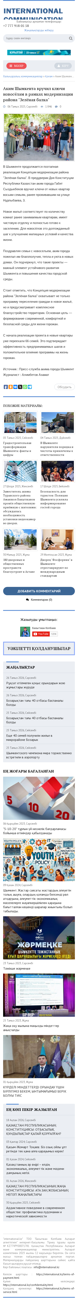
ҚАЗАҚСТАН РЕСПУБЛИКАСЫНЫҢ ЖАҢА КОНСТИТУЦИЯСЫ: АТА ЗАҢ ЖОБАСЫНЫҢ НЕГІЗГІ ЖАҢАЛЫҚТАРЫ (37, 1190)
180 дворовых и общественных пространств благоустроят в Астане (19, 566)
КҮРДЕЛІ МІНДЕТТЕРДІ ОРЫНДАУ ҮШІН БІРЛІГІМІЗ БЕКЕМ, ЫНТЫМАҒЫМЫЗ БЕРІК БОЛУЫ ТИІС (34, 1091)
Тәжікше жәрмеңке (16, 968)
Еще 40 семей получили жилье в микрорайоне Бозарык (29, 737)
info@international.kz (46, 1267)
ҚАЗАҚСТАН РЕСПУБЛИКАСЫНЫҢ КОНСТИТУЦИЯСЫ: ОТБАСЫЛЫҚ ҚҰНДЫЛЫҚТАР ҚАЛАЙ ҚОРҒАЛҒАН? (33, 1129)
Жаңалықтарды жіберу (39, 30)
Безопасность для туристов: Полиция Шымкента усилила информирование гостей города (54, 499)
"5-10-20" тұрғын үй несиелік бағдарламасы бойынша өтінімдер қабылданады (34, 831)
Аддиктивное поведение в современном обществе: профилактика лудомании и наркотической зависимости (35, 1212)
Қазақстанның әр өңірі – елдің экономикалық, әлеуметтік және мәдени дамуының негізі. (35, 1168)
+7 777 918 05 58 (16, 25)
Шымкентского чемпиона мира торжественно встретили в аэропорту (39, 755)
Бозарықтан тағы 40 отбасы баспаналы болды (34, 702)
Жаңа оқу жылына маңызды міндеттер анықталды (31, 1028)
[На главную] (34, 12)
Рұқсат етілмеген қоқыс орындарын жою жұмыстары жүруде (35, 685)
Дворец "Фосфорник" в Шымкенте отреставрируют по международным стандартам (56, 568)
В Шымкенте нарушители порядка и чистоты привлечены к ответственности (56, 449)
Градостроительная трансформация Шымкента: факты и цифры (17, 449)
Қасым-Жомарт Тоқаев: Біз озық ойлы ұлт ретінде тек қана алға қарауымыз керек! (36, 1149)
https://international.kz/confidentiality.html (28, 1285)
